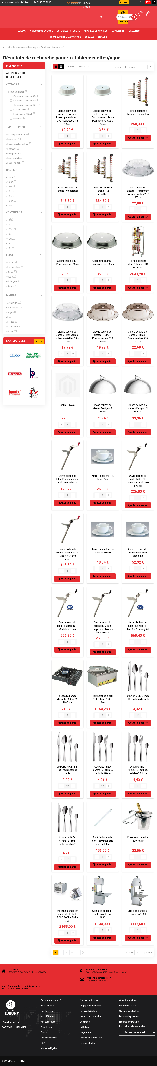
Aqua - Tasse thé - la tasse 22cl (103, 477)
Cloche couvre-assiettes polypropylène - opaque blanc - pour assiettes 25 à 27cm (102, 117)
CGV (43, 1043)
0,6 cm (11, 182)
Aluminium (14, 303)
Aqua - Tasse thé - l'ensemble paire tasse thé (138, 552)
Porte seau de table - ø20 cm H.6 (137, 839)
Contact (124, 2)
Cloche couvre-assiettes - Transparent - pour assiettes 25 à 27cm (138, 192)
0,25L (11, 238)
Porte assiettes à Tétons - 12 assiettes (102, 191)
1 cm (11, 186)
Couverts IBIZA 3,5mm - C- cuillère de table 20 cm (103, 770)
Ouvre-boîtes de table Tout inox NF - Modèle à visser (67, 626)
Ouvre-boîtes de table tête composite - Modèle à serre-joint (67, 554)
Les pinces (14, 139)
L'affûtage (84, 1027)
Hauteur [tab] (11, 170)
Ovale (11, 276)
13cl (10, 234)
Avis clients (46, 1027)
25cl (10, 243)
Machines (19, 118)
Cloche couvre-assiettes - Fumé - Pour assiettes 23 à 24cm (102, 337)
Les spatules (14, 153)
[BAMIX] (14, 392)
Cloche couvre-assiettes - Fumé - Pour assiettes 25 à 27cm (137, 337)
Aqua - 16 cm (67, 405)
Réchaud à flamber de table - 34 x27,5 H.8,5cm (67, 699)
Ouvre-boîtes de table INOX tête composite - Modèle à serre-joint (102, 627)
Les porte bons (15, 163)
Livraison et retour (128, 1005)
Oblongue (13, 281)
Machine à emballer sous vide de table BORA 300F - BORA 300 (67, 916)
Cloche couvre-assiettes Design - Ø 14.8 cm (138, 408)
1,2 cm (11, 191)
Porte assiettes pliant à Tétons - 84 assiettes (138, 264)
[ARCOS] (14, 355)
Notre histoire (47, 1005)
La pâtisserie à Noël (24, 114)
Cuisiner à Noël (22, 109)
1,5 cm (11, 196)
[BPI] (33, 373)
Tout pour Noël (18, 92)
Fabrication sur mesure (91, 1037)
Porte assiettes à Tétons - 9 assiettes (67, 189)
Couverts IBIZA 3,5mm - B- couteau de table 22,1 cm (137, 770)
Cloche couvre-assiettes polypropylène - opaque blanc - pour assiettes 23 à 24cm (67, 117)
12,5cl (11, 229)
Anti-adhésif (14, 307)
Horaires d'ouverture (129, 1022)
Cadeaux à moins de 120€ (26, 105)
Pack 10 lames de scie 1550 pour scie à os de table (102, 841)
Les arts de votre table (90, 1016)
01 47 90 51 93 (43, 2)
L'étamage (85, 1022)
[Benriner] (33, 355)
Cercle (12, 272)
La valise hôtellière (89, 1011)
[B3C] (14, 373)
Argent (12, 312)
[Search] (134, 17)
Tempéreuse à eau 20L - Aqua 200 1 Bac (103, 699)
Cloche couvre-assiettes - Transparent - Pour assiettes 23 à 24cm (67, 337)
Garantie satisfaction (129, 1011)
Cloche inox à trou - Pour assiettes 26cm (102, 262)
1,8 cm (11, 201)
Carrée (12, 286)
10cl (10, 224)
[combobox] (126, 17)
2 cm (11, 205)
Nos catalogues (48, 1022)
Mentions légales (49, 1048)
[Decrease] (61, 136)
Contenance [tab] (14, 212)
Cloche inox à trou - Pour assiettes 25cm (67, 262)
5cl (10, 219)
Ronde (12, 262)
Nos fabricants (48, 1011)
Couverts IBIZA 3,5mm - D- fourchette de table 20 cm (67, 842)
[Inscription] (154, 1032)
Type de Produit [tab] (16, 127)
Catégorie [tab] (12, 84)
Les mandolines (16, 158)
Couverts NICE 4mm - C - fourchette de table (67, 770)
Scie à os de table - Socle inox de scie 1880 (102, 914)
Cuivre (12, 331)
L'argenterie (85, 1032)
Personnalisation (88, 1043)
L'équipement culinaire (90, 1005)
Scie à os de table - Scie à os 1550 (138, 912)
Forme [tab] (10, 255)
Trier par (117, 67)
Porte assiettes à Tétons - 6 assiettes (138, 112)
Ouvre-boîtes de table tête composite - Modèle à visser (67, 479)
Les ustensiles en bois (19, 144)
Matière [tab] (11, 295)
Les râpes (13, 148)
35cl (10, 248)
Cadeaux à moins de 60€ (26, 100)
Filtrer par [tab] (14, 66)
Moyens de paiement (129, 1016)
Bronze (12, 321)
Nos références (48, 1016)
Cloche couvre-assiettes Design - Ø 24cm (102, 408)
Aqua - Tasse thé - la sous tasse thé (103, 550)
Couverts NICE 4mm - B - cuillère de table (138, 697)
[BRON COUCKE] (33, 392)
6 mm (11, 177)
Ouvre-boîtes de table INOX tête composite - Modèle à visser (138, 481)
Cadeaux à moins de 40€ (26, 96)
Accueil (6, 47)
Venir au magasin (49, 1037)
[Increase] (73, 136)
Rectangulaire (15, 267)
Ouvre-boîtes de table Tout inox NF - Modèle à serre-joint (138, 626)
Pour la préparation (18, 134)
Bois (10, 317)
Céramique (13, 326)
